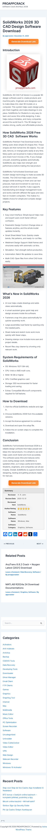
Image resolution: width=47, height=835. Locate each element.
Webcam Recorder (10, 759)
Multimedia (7, 710)
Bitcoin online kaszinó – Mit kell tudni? (19, 801)
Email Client (8, 681)
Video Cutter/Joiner (11, 743)
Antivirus (6, 653)
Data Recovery (26, 572)
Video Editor (8, 747)
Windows (7, 763)
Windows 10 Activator (12, 767)
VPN (5, 751)
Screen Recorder (10, 726)
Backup (6, 657)
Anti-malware (8, 649)
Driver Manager (9, 677)
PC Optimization (10, 722)
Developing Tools (10, 669)
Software (36, 572)
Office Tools (8, 718)
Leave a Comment (12, 572)
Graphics (24, 592)
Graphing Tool (9, 698)
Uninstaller (7, 739)
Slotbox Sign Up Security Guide (16, 805)
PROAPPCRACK (14, 3)
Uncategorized (9, 734)
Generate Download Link (23, 41)
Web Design (8, 755)
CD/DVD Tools (9, 661)
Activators (7, 644)
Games (6, 689)
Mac (4, 706)
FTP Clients (8, 685)
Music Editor (8, 714)
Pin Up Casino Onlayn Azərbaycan (17, 810)
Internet (6, 702)
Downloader (8, 673)
